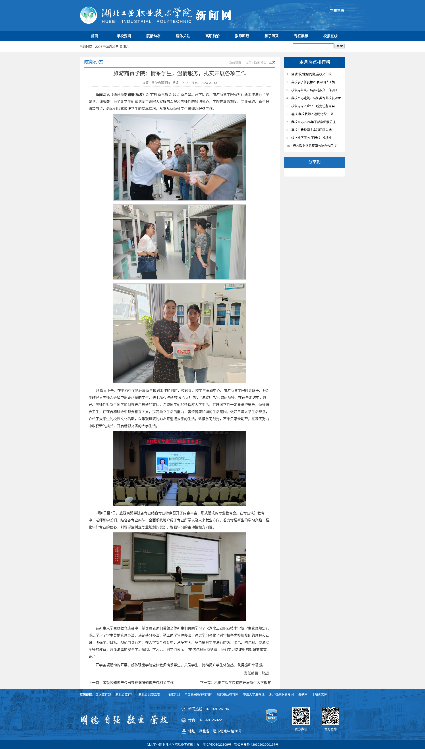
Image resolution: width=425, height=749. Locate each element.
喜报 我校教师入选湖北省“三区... (313, 114)
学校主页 (337, 10)
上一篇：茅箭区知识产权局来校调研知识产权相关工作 (131, 683)
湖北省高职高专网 (281, 694)
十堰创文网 (319, 694)
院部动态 (153, 36)
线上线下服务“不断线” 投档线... (312, 138)
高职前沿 (212, 36)
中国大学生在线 (254, 694)
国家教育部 (103, 694)
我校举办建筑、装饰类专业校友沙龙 (316, 98)
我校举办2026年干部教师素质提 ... (315, 122)
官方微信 (301, 729)
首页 (94, 36)
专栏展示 (301, 36)
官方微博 (330, 729)
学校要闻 (124, 36)
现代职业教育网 (227, 694)
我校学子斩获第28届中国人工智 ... (315, 82)
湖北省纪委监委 (149, 694)
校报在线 (330, 36)
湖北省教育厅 (124, 694)
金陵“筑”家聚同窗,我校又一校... (312, 74)
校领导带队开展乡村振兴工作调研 (314, 90)
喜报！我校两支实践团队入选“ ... (313, 130)
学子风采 (272, 36)
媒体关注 (183, 36)
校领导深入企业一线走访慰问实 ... (314, 106)
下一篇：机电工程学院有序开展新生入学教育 (235, 683)
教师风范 (242, 36)
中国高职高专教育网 (198, 694)
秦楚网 (302, 694)
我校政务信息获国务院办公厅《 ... (316, 146)
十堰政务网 (172, 694)
